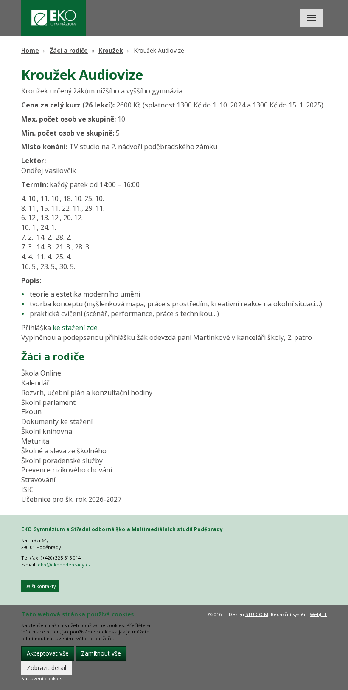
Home (30, 50)
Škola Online (41, 373)
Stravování (38, 479)
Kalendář (35, 382)
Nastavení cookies (41, 678)
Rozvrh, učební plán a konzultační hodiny (86, 392)
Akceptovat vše (48, 653)
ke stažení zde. (75, 327)
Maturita (35, 441)
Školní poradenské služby (62, 460)
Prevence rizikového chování (66, 470)
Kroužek (110, 50)
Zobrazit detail (46, 668)
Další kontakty (40, 586)
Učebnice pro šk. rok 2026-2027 (71, 499)
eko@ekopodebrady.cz (64, 564)
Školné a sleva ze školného (64, 450)
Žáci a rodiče (69, 50)
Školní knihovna (46, 431)
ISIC (27, 489)
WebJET (318, 614)
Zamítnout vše (101, 653)
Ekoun (31, 411)
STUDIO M (256, 614)
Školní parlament (48, 402)
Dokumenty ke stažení (57, 421)
